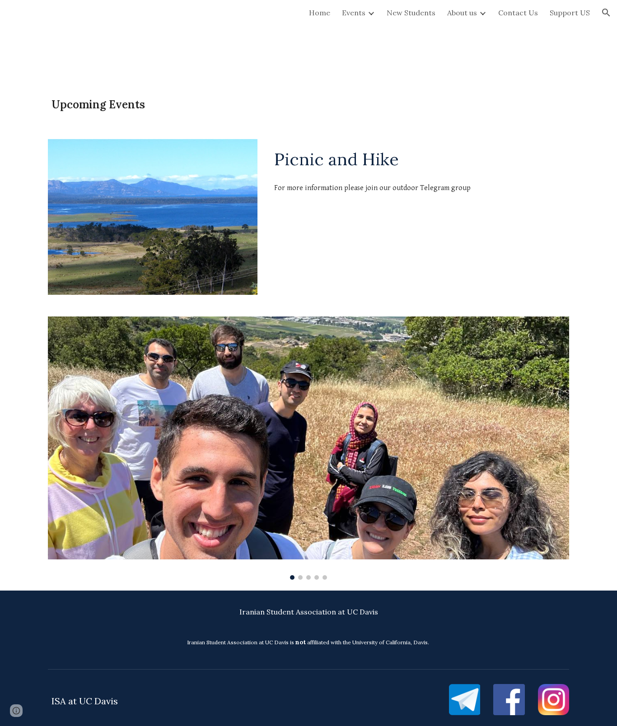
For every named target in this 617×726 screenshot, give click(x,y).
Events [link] (353, 12)
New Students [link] (411, 12)
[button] (606, 12)
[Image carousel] (308, 447)
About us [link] (462, 12)
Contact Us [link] (518, 12)
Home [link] (319, 12)
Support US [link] (570, 12)
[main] (308, 104)
